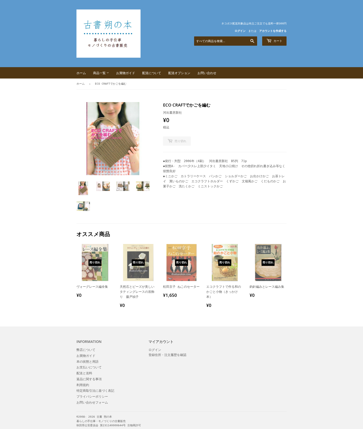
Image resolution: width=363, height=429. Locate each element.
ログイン (240, 30)
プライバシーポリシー (92, 396)
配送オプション (179, 73)
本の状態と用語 (87, 362)
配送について (151, 73)
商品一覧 (100, 73)
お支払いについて (89, 367)
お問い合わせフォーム (92, 402)
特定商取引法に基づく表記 (95, 391)
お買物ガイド (125, 73)
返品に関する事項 (89, 379)
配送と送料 (84, 373)
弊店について (85, 350)
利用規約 (82, 385)
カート (277, 41)
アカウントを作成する (273, 30)
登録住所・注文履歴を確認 (167, 355)
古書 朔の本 (104, 416)
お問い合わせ (206, 73)
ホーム (81, 73)
